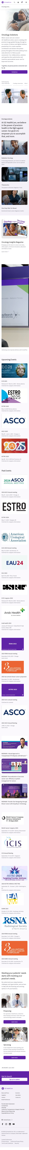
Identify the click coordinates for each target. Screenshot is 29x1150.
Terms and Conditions (7, 1130)
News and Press (5, 1079)
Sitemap (4, 1094)
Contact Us (17, 1084)
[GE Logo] (6, 2)
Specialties (18, 1082)
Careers (3, 1084)
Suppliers (4, 1082)
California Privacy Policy (17, 1128)
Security (17, 1130)
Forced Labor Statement (8, 1090)
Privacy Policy (5, 1128)
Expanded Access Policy (8, 1100)
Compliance (5, 1092)
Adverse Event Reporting (8, 1098)
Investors (17, 1079)
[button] (14, 2)
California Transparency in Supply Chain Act (13, 1096)
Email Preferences (6, 1086)
